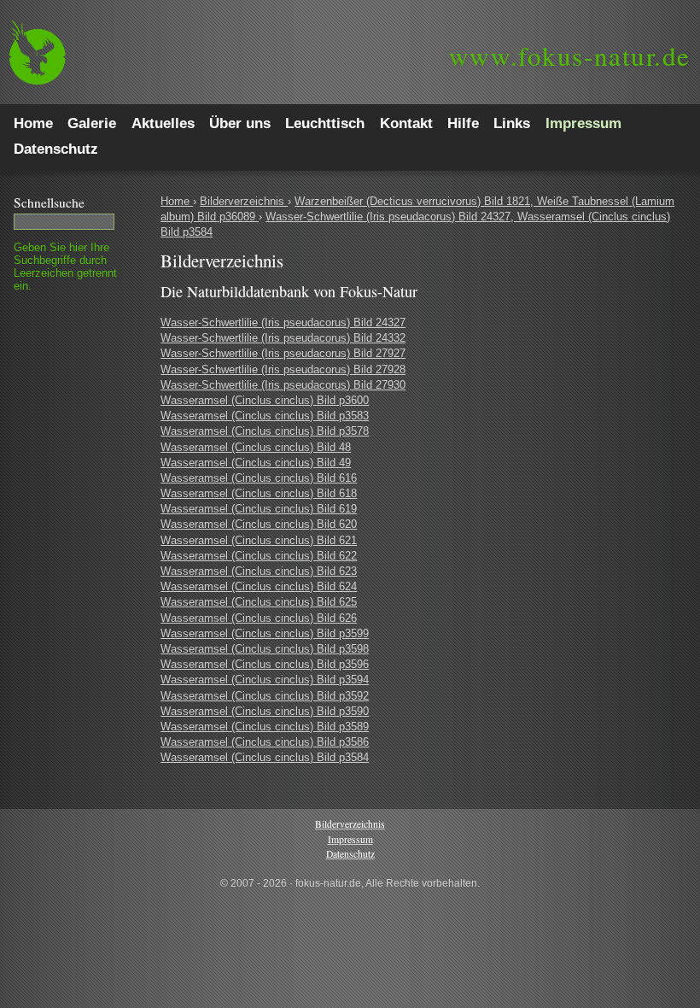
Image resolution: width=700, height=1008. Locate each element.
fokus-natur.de (570, 55)
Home (176, 201)
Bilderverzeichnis (244, 201)
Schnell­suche (49, 202)
